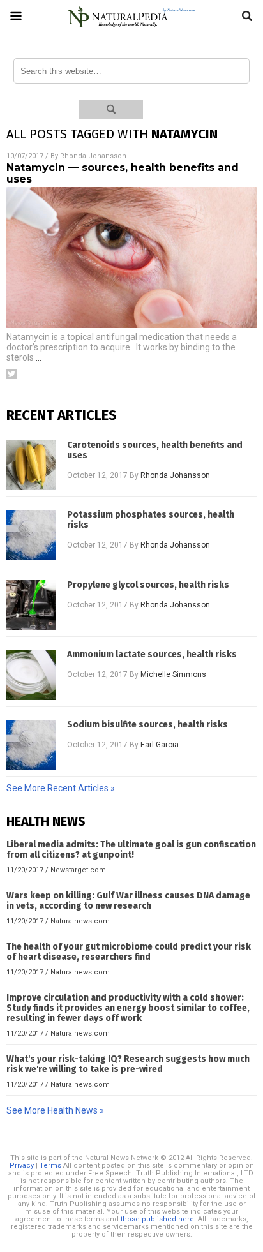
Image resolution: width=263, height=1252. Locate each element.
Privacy (22, 1165)
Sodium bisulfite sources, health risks (147, 725)
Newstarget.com (78, 870)
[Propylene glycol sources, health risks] (31, 605)
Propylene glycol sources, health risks (148, 585)
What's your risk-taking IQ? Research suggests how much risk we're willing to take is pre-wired (128, 1064)
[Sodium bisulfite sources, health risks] (31, 745)
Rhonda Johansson (93, 156)
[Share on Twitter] (11, 374)
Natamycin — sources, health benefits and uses (122, 173)
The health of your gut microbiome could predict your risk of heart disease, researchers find (128, 951)
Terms (50, 1165)
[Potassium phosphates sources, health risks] (31, 535)
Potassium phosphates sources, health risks (150, 520)
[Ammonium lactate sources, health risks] (31, 674)
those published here (157, 1219)
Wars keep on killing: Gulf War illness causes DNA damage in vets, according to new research (128, 900)
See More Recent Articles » (60, 788)
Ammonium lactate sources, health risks (152, 655)
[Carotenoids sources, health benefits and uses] (31, 465)
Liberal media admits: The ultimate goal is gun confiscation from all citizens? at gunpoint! (131, 849)
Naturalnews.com (80, 921)
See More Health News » (55, 1110)
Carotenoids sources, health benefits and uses (155, 450)
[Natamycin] (131, 28)
